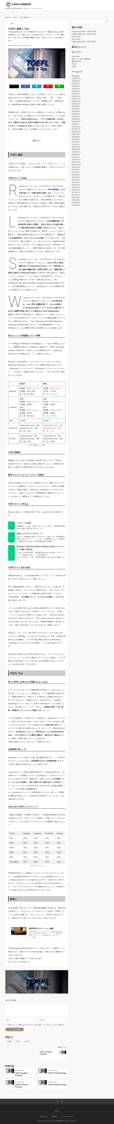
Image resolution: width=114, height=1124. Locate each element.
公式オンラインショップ (31, 539)
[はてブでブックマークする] (37, 86)
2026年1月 (76, 94)
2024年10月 (76, 132)
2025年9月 (76, 104)
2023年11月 (76, 147)
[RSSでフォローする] (43, 984)
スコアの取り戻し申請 (33, 661)
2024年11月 (76, 129)
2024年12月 (76, 127)
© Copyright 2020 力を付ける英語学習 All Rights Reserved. (57, 1121)
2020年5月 (76, 202)
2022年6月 (76, 175)
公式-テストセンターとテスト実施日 (42, 486)
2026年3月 (76, 89)
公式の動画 (28, 575)
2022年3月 (76, 182)
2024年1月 (76, 144)
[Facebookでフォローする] (37, 984)
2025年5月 (76, 114)
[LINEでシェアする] (59, 86)
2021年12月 (76, 190)
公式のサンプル (39, 196)
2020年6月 (76, 200)
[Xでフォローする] (31, 984)
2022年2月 (76, 185)
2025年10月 (76, 101)
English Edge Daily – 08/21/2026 (84, 41)
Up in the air (76, 36)
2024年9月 (76, 134)
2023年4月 (76, 154)
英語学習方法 (76, 61)
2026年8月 (76, 76)
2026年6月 (76, 81)
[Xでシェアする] (14, 86)
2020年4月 (76, 205)
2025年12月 (76, 96)
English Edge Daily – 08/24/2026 (84, 34)
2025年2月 (76, 121)
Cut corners (76, 39)
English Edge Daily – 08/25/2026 (84, 31)
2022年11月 (76, 162)
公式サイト (32, 163)
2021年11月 (76, 192)
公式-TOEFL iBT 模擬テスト (19, 962)
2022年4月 (76, 180)
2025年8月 (76, 106)
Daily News (76, 56)
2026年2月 (76, 91)
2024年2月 (76, 142)
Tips (18, 1041)
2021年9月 (76, 197)
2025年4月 (76, 116)
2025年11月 (76, 99)
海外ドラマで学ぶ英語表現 (81, 59)
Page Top (57, 1111)
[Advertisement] (90, 226)
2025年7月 (76, 109)
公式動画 (26, 512)
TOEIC (74, 64)
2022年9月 (76, 167)
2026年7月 (76, 78)
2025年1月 (76, 124)
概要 (9, 1041)
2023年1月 (76, 157)
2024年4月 (76, 139)
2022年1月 (76, 187)
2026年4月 (76, 86)
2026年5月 (76, 84)
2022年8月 (76, 170)
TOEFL (12, 23)
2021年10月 (76, 195)
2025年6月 (76, 111)
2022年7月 (76, 172)
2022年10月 (76, 164)
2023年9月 (76, 149)
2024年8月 (76, 137)
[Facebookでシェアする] (25, 86)
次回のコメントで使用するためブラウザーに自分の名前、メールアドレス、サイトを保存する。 (36, 1025)
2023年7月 (76, 152)
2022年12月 (76, 159)
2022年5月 (76, 177)
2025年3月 (76, 119)
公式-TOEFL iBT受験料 (24, 460)
